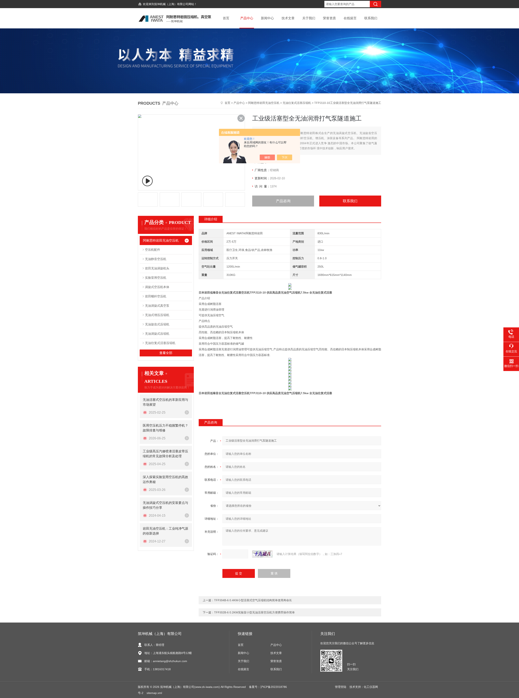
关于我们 (308, 18)
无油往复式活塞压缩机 (297, 102)
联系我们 (370, 18)
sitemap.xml (154, 693)
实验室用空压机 (155, 277)
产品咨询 (283, 201)
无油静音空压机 (155, 259)
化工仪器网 (371, 686)
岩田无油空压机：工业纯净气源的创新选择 (165, 531)
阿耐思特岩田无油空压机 (263, 102)
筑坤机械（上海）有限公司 (171, 4)
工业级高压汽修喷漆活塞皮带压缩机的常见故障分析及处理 (165, 454)
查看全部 (165, 353)
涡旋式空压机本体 (157, 287)
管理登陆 (340, 686)
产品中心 (246, 18)
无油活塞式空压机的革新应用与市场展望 (165, 402)
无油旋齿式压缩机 (157, 324)
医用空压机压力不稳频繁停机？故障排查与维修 (165, 428)
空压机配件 (152, 249)
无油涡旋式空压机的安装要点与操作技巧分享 (165, 505)
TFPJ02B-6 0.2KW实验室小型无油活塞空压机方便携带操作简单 (254, 612)
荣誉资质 (329, 18)
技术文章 (288, 18)
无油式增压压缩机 (157, 315)
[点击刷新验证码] (262, 554)
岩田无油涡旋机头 (157, 268)
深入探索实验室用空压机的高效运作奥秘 (165, 479)
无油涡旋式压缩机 (157, 333)
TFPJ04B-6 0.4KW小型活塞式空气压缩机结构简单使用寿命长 (253, 600)
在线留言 (350, 18)
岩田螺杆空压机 (155, 296)
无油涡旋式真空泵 (157, 305)
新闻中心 (267, 18)
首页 (226, 18)
